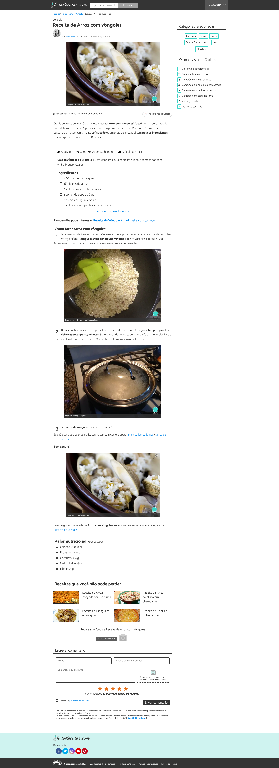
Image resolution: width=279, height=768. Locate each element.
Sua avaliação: (93, 694)
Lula (215, 42)
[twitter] (65, 751)
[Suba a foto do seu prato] (123, 638)
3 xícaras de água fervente (79, 200)
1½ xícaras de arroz (75, 183)
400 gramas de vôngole (78, 178)
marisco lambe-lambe (141, 434)
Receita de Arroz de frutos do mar (155, 613)
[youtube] (78, 751)
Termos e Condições (126, 764)
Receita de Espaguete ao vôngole (95, 613)
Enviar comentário (156, 702)
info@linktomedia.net (137, 718)
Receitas (56, 14)
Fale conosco (109, 764)
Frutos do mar (67, 14)
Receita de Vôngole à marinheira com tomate (124, 220)
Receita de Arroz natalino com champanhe (153, 597)
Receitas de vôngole (65, 529)
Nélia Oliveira (70, 36)
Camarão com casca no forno (197, 96)
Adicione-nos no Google (159, 114)
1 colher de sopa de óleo (78, 194)
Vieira (203, 36)
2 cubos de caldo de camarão (82, 189)
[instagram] (72, 751)
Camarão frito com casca (195, 74)
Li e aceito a (74, 701)
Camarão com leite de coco (196, 79)
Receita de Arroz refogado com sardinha (96, 595)
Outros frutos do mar (197, 42)
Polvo (214, 36)
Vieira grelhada (190, 101)
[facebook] (59, 751)
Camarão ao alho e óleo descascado (201, 85)
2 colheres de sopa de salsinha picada (87, 205)
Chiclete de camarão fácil (195, 69)
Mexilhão (202, 49)
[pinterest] (85, 751)
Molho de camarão (192, 106)
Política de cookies (169, 764)
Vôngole (79, 14)
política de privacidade (79, 700)
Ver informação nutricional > (113, 211)
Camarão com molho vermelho (199, 90)
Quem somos (95, 764)
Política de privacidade (148, 764)
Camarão (191, 36)
